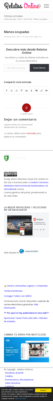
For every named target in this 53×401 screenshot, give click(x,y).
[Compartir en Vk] (36, 90)
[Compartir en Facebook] (6, 90)
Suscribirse (39, 67)
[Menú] (45, 6)
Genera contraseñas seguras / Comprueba (27, 285)
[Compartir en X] (11, 90)
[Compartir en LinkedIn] (26, 90)
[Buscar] (38, 6)
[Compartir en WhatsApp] (16, 90)
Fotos (27, 36)
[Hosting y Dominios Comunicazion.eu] (28, 252)
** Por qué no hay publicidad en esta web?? (26, 312)
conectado (31, 133)
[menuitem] (38, 6)
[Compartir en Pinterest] (21, 90)
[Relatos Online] (22, 6)
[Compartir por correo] (46, 90)
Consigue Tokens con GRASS (18, 296)
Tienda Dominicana (13, 290)
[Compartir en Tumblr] (31, 90)
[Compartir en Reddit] (41, 90)
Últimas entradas (13, 16)
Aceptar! (43, 390)
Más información (20, 398)
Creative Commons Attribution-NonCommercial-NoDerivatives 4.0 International (26, 185)
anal (31, 36)
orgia (36, 36)
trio (40, 36)
